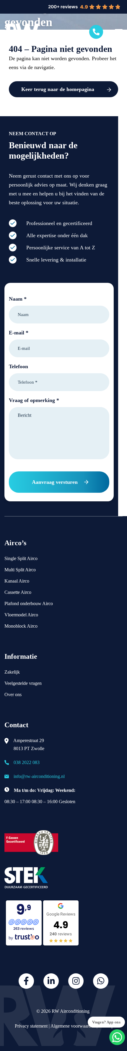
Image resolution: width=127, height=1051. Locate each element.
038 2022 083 (27, 762)
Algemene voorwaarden (73, 1025)
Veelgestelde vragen (23, 683)
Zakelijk (12, 671)
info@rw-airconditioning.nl (39, 776)
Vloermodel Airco (21, 614)
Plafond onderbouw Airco (28, 603)
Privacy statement (31, 1025)
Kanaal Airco (16, 580)
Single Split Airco (21, 558)
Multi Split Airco (20, 569)
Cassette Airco (17, 592)
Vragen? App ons (106, 1022)
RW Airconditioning (70, 1011)
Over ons (13, 694)
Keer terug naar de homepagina (57, 89)
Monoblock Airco (21, 626)
